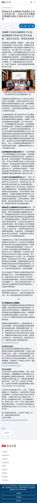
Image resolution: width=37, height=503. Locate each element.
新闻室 (4, 466)
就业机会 (5, 469)
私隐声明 (12, 489)
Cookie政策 (31, 487)
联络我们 (5, 473)
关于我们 (5, 452)
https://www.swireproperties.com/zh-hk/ (15, 420)
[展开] (34, 2)
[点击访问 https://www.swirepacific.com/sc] (5, 2)
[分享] (29, 26)
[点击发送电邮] (25, 26)
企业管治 (5, 459)
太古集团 (5, 480)
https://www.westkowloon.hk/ (11, 365)
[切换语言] (31, 2)
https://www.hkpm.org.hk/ (10, 342)
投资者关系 (5, 455)
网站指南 (5, 476)
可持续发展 (5, 462)
